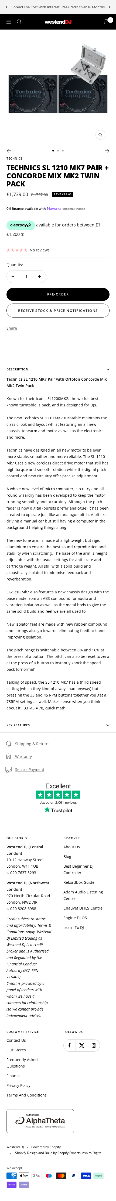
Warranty (23, 756)
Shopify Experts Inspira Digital (79, 1152)
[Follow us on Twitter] (82, 1045)
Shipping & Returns (32, 743)
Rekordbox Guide (78, 882)
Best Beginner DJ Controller (78, 869)
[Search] (19, 21)
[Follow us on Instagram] (94, 1045)
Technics (14, 158)
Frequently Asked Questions (22, 1063)
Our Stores (16, 1049)
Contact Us (16, 1040)
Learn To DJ (73, 927)
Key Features (18, 725)
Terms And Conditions (26, 1095)
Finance (13, 1075)
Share (11, 328)
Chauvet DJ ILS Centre (83, 908)
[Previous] (8, 151)
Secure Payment (29, 769)
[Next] (107, 151)
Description (17, 369)
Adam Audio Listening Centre (83, 895)
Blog (67, 856)
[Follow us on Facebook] (69, 1045)
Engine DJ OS (75, 917)
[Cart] (107, 21)
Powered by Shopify (46, 1147)
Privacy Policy (18, 1085)
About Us (71, 846)
